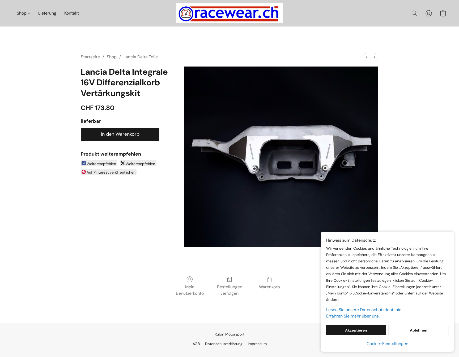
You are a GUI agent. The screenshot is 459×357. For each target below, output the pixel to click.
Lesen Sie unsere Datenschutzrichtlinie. (364, 309)
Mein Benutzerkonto (190, 290)
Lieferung (47, 13)
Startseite (90, 57)
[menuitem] (367, 57)
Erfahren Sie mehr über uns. (353, 316)
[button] (229, 13)
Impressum (257, 343)
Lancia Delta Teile (141, 57)
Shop (22, 13)
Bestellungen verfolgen (229, 290)
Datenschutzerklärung (224, 343)
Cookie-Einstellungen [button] (387, 343)
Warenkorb (269, 287)
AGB (196, 343)
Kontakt (71, 13)
